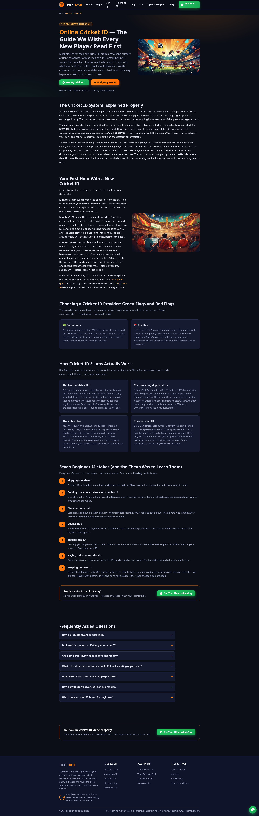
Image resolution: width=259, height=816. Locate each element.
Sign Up (108, 4)
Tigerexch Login (111, 769)
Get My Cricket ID (76, 82)
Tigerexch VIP (110, 787)
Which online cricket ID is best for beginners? (87, 697)
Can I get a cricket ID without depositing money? (90, 655)
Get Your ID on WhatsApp (178, 593)
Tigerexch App (110, 783)
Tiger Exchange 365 (146, 774)
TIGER (73, 4)
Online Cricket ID (145, 778)
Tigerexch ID (121, 4)
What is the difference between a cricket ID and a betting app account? (102, 666)
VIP (141, 4)
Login (99, 4)
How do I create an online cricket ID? (83, 634)
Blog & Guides (144, 783)
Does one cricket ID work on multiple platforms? (90, 676)
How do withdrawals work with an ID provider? (89, 686)
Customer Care (178, 769)
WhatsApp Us (190, 4)
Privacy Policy (177, 778)
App (134, 4)
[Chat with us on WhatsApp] (253, 810)
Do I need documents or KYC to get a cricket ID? (89, 645)
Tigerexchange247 (156, 4)
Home (89, 4)
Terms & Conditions (180, 783)
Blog (171, 4)
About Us (175, 774)
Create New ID (111, 774)
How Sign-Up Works (105, 82)
